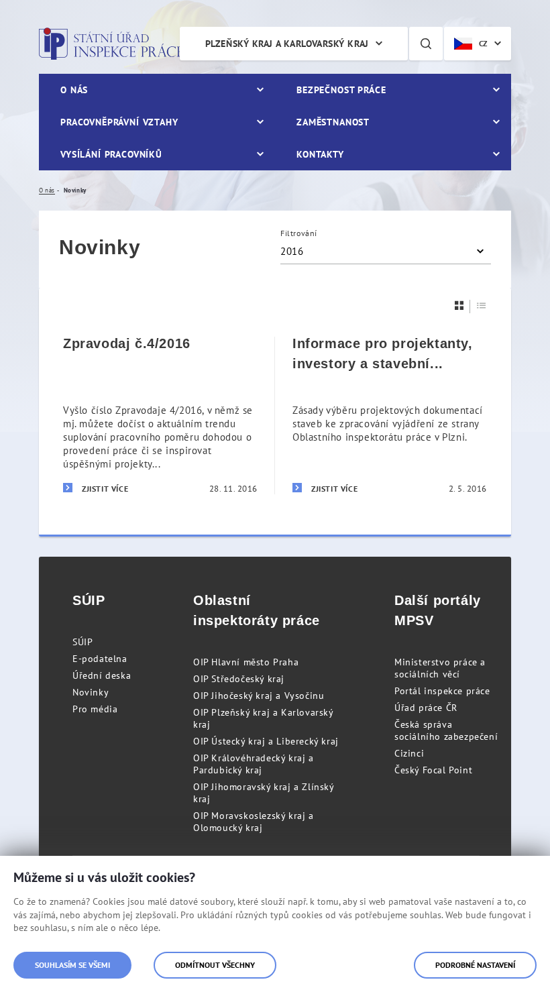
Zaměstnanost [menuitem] (333, 122)
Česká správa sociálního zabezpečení (446, 730)
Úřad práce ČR (425, 708)
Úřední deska (101, 675)
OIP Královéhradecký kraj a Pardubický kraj (253, 764)
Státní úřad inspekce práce (111, 43)
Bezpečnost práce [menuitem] (341, 90)
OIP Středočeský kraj (238, 679)
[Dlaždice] (459, 305)
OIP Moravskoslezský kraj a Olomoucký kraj (253, 822)
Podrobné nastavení (475, 965)
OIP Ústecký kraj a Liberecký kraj (266, 741)
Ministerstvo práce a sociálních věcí (440, 668)
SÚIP (82, 642)
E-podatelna (99, 659)
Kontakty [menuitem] (320, 154)
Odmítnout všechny (215, 965)
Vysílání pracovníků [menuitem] (111, 154)
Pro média (94, 709)
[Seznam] (481, 305)
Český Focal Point (433, 770)
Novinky (90, 692)
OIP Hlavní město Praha (245, 662)
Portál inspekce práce (442, 691)
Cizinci (409, 753)
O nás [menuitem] (74, 90)
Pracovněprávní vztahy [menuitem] (119, 122)
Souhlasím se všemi (72, 965)
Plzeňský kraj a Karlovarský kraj (287, 44)
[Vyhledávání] (426, 43)
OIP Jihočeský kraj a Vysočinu (258, 696)
